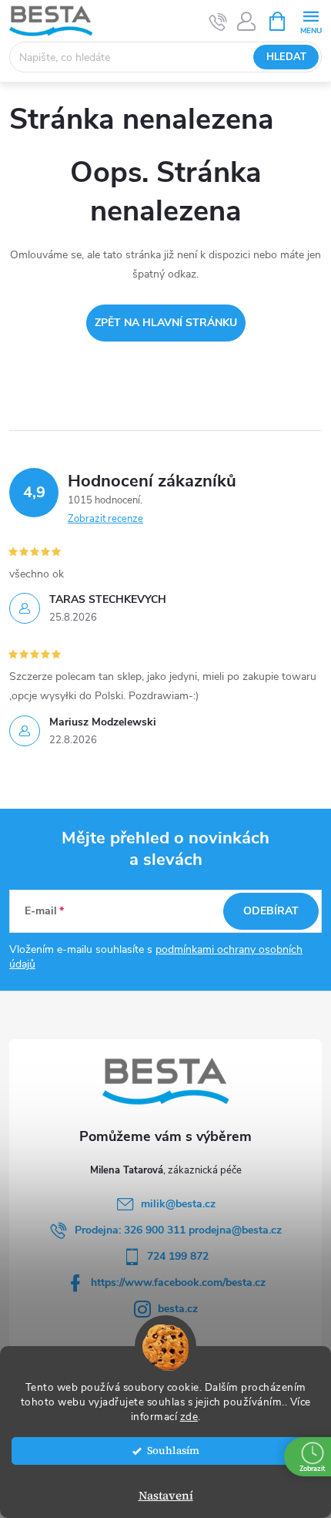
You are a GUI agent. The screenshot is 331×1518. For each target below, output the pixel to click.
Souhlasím (173, 1450)
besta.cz (178, 1308)
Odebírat (271, 911)
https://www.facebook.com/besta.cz (178, 1282)
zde (189, 1416)
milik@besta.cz (178, 1204)
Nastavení (166, 1495)
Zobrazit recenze (105, 519)
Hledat (286, 57)
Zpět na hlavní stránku (166, 322)
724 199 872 (178, 1256)
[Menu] (310, 20)
